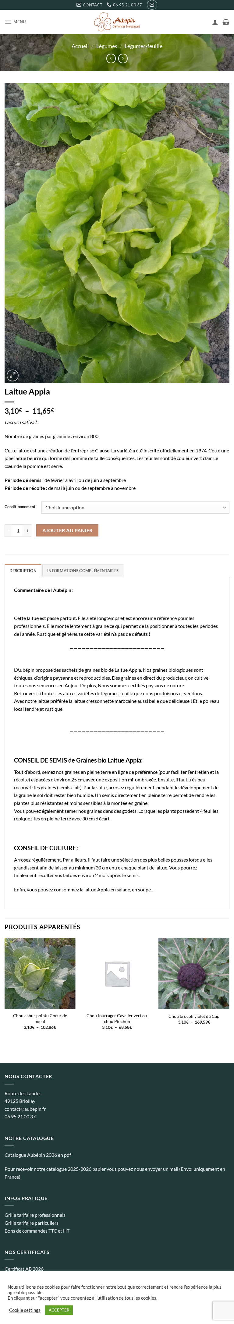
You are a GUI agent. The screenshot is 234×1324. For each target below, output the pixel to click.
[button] (152, 5)
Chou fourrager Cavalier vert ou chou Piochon (117, 1018)
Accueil (80, 46)
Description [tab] (23, 570)
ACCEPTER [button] (59, 1310)
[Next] (229, 989)
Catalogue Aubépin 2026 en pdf (38, 1155)
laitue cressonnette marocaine (104, 701)
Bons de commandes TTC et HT (37, 1231)
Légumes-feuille (143, 46)
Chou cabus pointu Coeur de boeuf (40, 1018)
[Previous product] (123, 58)
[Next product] (111, 58)
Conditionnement (20, 507)
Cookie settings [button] (25, 1310)
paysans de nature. (165, 685)
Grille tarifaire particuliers (31, 1223)
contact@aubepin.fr (25, 1109)
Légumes (106, 46)
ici (38, 693)
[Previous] (4, 989)
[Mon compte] (215, 22)
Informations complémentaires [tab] (83, 570)
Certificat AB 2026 (24, 1269)
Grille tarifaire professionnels (35, 1215)
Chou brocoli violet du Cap (193, 1016)
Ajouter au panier (67, 530)
